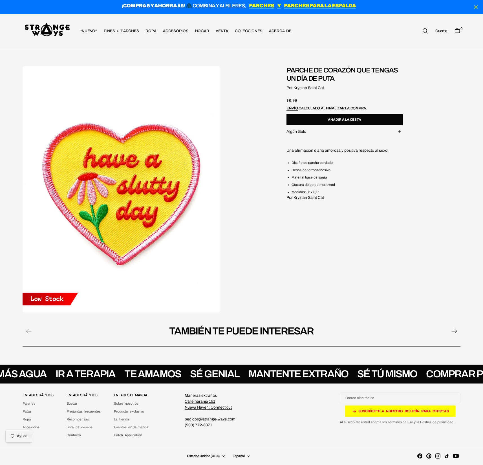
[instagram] (437, 455)
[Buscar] (425, 31)
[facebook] (419, 455)
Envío (292, 108)
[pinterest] (428, 455)
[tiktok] (446, 455)
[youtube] (455, 455)
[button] (441, 31)
